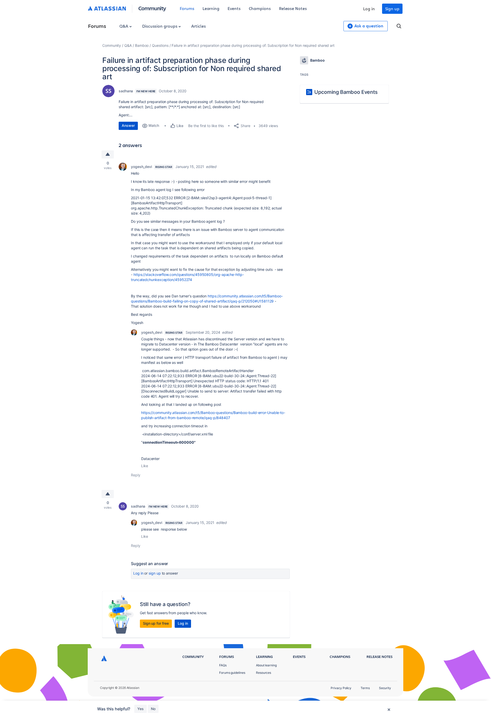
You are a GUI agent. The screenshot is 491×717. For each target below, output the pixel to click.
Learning (211, 8)
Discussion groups (160, 26)
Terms (365, 688)
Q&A (124, 26)
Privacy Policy (341, 688)
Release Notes (293, 8)
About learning (266, 665)
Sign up (392, 8)
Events (234, 8)
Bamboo (142, 45)
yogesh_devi (141, 166)
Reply (135, 475)
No (153, 709)
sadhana (126, 91)
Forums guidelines (232, 673)
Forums (187, 8)
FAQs (223, 665)
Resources (263, 673)
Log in (369, 8)
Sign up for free (156, 623)
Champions (260, 8)
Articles (198, 26)
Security (385, 688)
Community (152, 8)
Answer (128, 125)
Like (144, 466)
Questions (160, 45)
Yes (140, 709)
